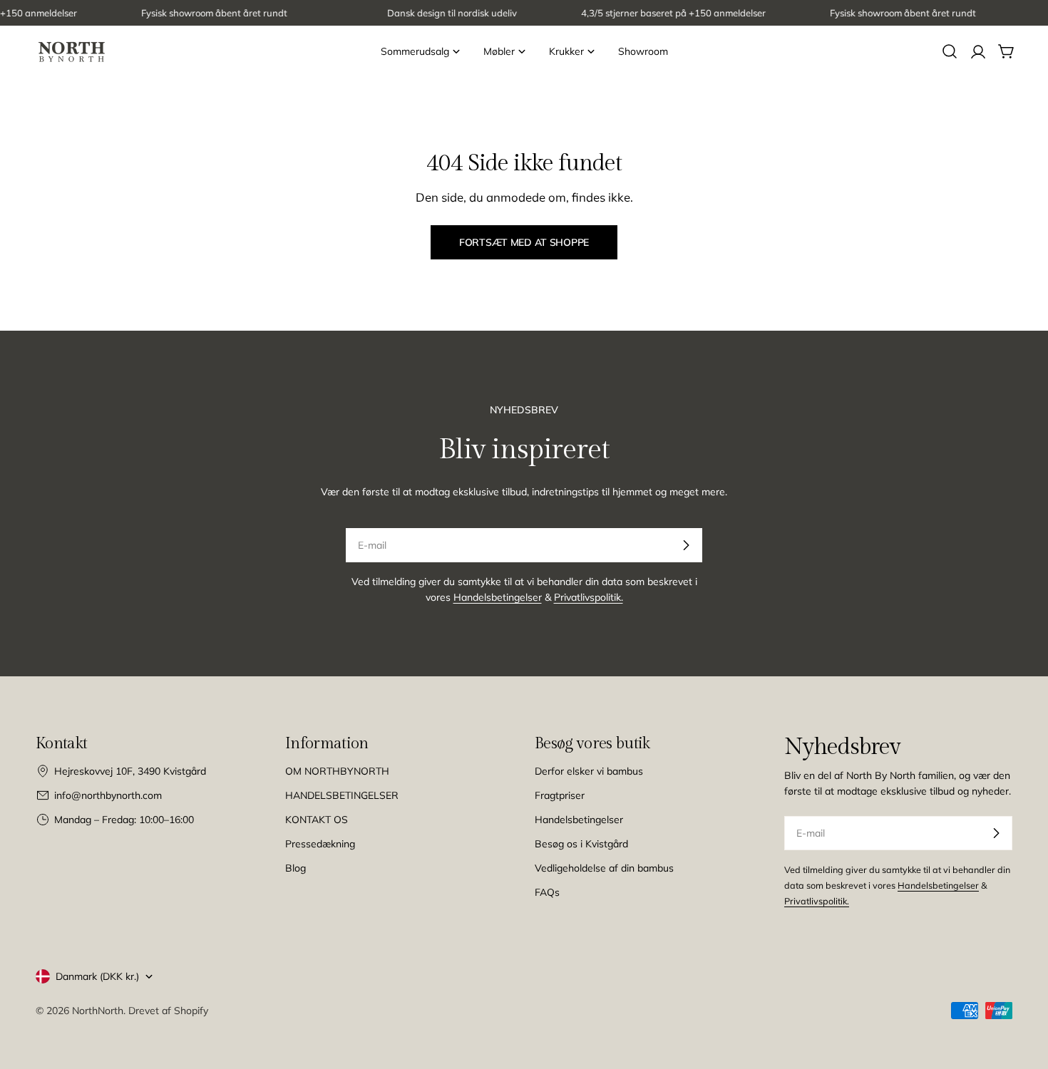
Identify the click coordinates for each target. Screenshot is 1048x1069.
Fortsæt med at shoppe (524, 242)
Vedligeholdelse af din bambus (604, 868)
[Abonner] (686, 545)
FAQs (547, 892)
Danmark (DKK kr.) (97, 976)
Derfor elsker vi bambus (589, 771)
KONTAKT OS (316, 819)
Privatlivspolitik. (588, 597)
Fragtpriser (560, 795)
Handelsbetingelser (497, 597)
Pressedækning (320, 843)
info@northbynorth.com (108, 795)
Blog (295, 868)
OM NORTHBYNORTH (337, 771)
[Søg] (949, 51)
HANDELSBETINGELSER (342, 795)
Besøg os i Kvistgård (581, 843)
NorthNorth (97, 1010)
